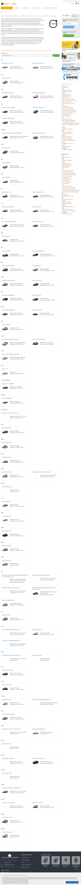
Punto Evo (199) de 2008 (66, 116)
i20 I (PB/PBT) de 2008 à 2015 (67, 129)
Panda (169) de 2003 (65, 114)
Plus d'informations (24, 879)
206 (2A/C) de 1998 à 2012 (66, 136)
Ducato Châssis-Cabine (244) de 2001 (69, 110)
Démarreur (17, 8)
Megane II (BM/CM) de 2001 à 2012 (68, 206)
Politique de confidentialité (26, 864)
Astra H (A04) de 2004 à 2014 (67, 132)
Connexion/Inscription (67, 1)
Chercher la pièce (69, 27)
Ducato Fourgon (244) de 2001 (67, 107)
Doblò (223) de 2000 (65, 183)
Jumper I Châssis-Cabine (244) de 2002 (69, 100)
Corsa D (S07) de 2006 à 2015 (67, 133)
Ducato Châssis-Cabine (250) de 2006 (69, 111)
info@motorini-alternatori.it (9, 864)
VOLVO (5, 12)
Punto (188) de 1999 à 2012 (67, 179)
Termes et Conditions (25, 859)
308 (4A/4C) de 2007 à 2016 (67, 203)
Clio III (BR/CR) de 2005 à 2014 (67, 143)
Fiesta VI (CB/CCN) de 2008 (67, 119)
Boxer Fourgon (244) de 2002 (67, 139)
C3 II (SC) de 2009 (65, 97)
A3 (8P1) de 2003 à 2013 (66, 157)
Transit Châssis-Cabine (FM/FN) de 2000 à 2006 (70, 123)
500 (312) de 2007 (65, 106)
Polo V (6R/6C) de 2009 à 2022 (67, 149)
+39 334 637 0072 (7, 862)
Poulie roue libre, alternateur (50, 8)
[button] (78, 4)
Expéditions (74, 1)
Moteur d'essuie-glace (36, 8)
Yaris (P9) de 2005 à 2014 (66, 146)
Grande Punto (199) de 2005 (67, 113)
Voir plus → (77, 869)
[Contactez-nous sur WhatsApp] (70, 3)
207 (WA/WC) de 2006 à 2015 (67, 137)
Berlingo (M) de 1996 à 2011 (67, 96)
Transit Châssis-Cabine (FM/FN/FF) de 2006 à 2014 (70, 125)
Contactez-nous (68, 35)
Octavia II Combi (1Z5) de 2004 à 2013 (69, 210)
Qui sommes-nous (24, 857)
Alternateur (25, 8)
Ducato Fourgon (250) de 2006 (67, 108)
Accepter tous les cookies (72, 882)
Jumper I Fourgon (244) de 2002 (67, 98)
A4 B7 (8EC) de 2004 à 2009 (67, 90)
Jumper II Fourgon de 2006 (67, 101)
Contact (78, 1)
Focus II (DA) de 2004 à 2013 (67, 186)
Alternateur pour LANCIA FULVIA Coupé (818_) (76, 866)
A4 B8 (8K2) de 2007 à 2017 (67, 91)
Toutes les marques (7, 8)
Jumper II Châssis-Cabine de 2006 (68, 103)
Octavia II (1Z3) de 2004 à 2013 (67, 209)
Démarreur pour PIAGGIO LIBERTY (56, 866)
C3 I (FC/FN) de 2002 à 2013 (67, 166)
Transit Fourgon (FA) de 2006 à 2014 (68, 121)
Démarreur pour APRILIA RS (46, 866)
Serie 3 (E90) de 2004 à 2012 (67, 160)
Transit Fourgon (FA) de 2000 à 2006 (68, 120)
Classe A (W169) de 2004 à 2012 (67, 196)
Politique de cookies (25, 867)
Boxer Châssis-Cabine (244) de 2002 (68, 140)
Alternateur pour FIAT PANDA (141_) (66, 866)
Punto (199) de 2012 (65, 180)
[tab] (66, 16)
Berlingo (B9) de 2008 (66, 94)
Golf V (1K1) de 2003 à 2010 (67, 213)
